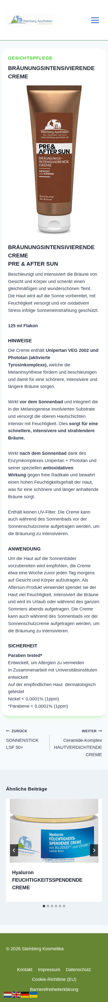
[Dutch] (8, 994)
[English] (16, 994)
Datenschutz (78, 969)
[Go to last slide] (14, 850)
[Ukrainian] (33, 994)
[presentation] (54, 831)
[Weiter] (94, 850)
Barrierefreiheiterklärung (54, 989)
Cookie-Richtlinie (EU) (54, 979)
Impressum (49, 969)
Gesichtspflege (30, 58)
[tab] (44, 906)
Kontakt (24, 969)
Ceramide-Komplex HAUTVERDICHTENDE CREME (78, 743)
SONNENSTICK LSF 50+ (22, 739)
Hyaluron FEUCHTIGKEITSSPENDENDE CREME (47, 880)
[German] (25, 994)
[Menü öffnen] (95, 20)
